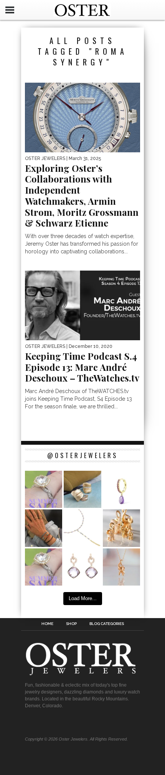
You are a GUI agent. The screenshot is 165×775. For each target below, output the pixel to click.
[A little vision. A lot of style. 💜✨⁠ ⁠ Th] (82, 528)
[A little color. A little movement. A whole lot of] (121, 489)
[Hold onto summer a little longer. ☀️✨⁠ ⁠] (43, 528)
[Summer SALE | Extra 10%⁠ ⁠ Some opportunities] (43, 489)
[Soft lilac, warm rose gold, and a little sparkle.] (82, 567)
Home (47, 624)
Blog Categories (106, 624)
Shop (71, 624)
